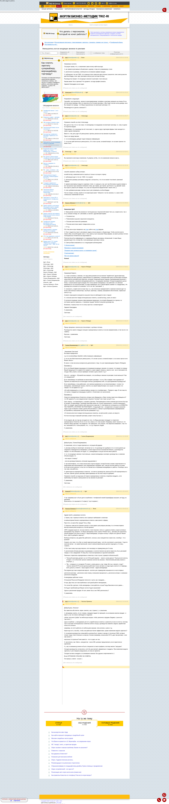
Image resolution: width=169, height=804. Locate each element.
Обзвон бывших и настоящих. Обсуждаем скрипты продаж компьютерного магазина (51, 207)
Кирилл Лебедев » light (50, 272)
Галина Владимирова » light (51, 278)
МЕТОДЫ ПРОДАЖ (89, 9)
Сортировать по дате (55, 107)
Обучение (91, 6)
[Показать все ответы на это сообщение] (75, 88)
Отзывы (98, 6)
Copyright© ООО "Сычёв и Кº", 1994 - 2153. (51, 801)
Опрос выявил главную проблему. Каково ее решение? (69, 747)
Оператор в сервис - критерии (51, 117)
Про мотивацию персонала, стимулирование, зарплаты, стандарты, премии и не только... (82, 42)
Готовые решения (110, 723)
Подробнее (17, 801)
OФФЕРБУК (117, 9)
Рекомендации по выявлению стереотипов (65, 763)
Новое (47, 6)
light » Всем (46, 262)
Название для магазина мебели (61, 757)
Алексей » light (47, 282)
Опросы (71, 25)
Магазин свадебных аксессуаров (62, 738)
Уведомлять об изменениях (64, 53)
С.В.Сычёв (58, 802)
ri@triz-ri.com (113, 3)
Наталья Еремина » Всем (50, 284)
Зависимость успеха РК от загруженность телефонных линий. (50, 199)
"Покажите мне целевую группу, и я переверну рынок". (80, 250)
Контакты (115, 6)
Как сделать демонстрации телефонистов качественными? (51, 157)
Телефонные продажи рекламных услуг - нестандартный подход (49, 223)
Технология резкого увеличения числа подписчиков (48, 191)
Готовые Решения (80, 6)
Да (11, 801)
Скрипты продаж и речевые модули (98, 25)
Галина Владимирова (71, 345)
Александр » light (48, 264)
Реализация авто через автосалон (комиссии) (66, 772)
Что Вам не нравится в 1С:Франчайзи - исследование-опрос (71, 741)
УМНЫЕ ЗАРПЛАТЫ (47, 9)
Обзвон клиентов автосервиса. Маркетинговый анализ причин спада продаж (51, 215)
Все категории (49, 42)
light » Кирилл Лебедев (50, 274)
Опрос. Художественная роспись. (62, 760)
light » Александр (48, 266)
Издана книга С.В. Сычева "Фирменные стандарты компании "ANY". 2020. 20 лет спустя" (51, 243)
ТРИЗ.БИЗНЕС (59, 9)
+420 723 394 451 (81, 3)
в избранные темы (99, 53)
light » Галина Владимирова (51, 280)
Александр (68, 92)
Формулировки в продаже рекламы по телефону (50, 230)
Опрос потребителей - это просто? (62, 769)
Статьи (53, 6)
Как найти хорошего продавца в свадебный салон (67, 735)
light (66, 57)
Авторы (65, 6)
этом (86, 229)
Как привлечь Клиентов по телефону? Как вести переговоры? (71, 775)
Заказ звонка (67, 3)
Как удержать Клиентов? (59, 753)
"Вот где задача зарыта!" (71, 255)
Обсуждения (84, 723)
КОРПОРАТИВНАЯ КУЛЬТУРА (73, 9)
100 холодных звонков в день (51, 122)
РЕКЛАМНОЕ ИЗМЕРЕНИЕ (104, 9)
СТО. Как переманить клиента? (51, 236)
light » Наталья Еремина (50, 286)
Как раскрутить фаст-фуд (59, 732)
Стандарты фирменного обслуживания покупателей (50, 183)
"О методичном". (69, 253)
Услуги (71, 6)
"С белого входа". (69, 245)
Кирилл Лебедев (70, 203)
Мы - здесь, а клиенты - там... (51, 170)
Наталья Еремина (70, 508)
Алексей (67, 491)
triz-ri (103, 3)
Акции (121, 6)
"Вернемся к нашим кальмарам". (74, 248)
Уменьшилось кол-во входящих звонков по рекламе (51, 142)
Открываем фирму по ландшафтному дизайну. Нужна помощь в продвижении (76, 766)
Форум (59, 6)
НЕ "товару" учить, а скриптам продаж (63, 744)
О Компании (106, 6)
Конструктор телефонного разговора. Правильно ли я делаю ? (50, 135)
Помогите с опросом (58, 750)
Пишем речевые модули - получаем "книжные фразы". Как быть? (51, 176)
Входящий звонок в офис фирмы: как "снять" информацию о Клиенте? (50, 150)
